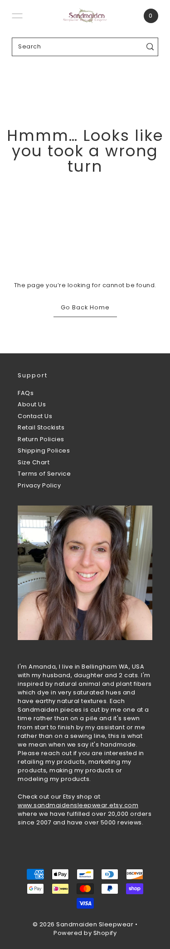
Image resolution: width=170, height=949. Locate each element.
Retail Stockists (41, 427)
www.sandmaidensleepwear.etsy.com (78, 805)
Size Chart (33, 462)
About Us (32, 404)
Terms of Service (44, 473)
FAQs (26, 393)
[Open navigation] (17, 16)
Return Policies (41, 439)
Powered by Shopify (85, 933)
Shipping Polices (44, 450)
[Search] (150, 47)
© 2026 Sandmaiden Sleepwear (83, 924)
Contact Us (35, 416)
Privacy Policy (39, 485)
